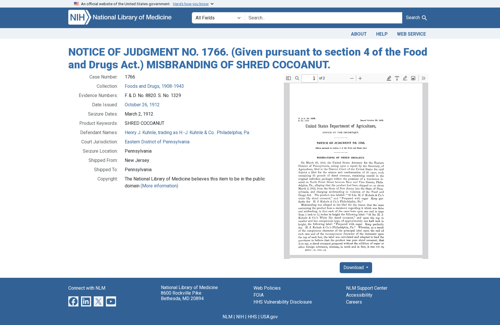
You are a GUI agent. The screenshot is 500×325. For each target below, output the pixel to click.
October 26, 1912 (142, 104)
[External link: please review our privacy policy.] (73, 301)
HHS (252, 316)
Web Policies (267, 288)
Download (354, 267)
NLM (227, 316)
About (359, 34)
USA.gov (269, 316)
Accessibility (359, 295)
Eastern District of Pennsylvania (157, 142)
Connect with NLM (86, 288)
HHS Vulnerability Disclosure (282, 302)
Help (382, 34)
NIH (240, 316)
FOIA (258, 295)
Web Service (411, 34)
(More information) (159, 186)
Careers (354, 302)
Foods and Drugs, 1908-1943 (154, 86)
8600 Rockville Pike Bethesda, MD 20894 (182, 295)
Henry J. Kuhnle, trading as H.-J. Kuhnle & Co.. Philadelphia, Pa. (187, 132)
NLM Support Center (366, 288)
